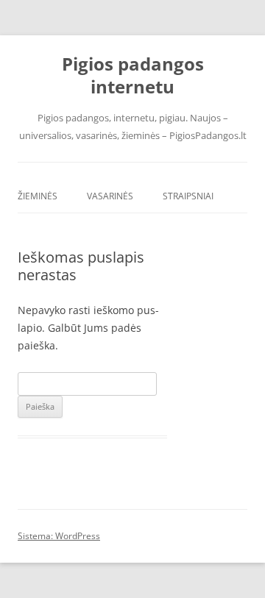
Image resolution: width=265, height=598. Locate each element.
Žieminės (37, 196)
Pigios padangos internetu (133, 76)
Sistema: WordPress (59, 536)
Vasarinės (110, 196)
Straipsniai (188, 196)
